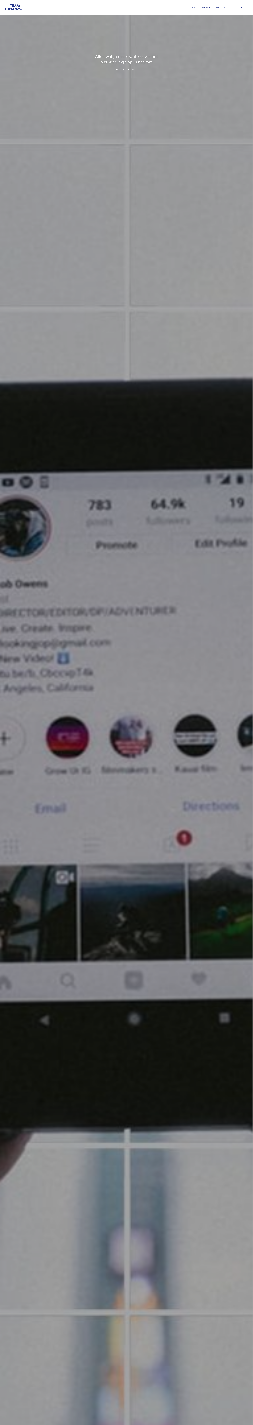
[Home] (13, 7)
